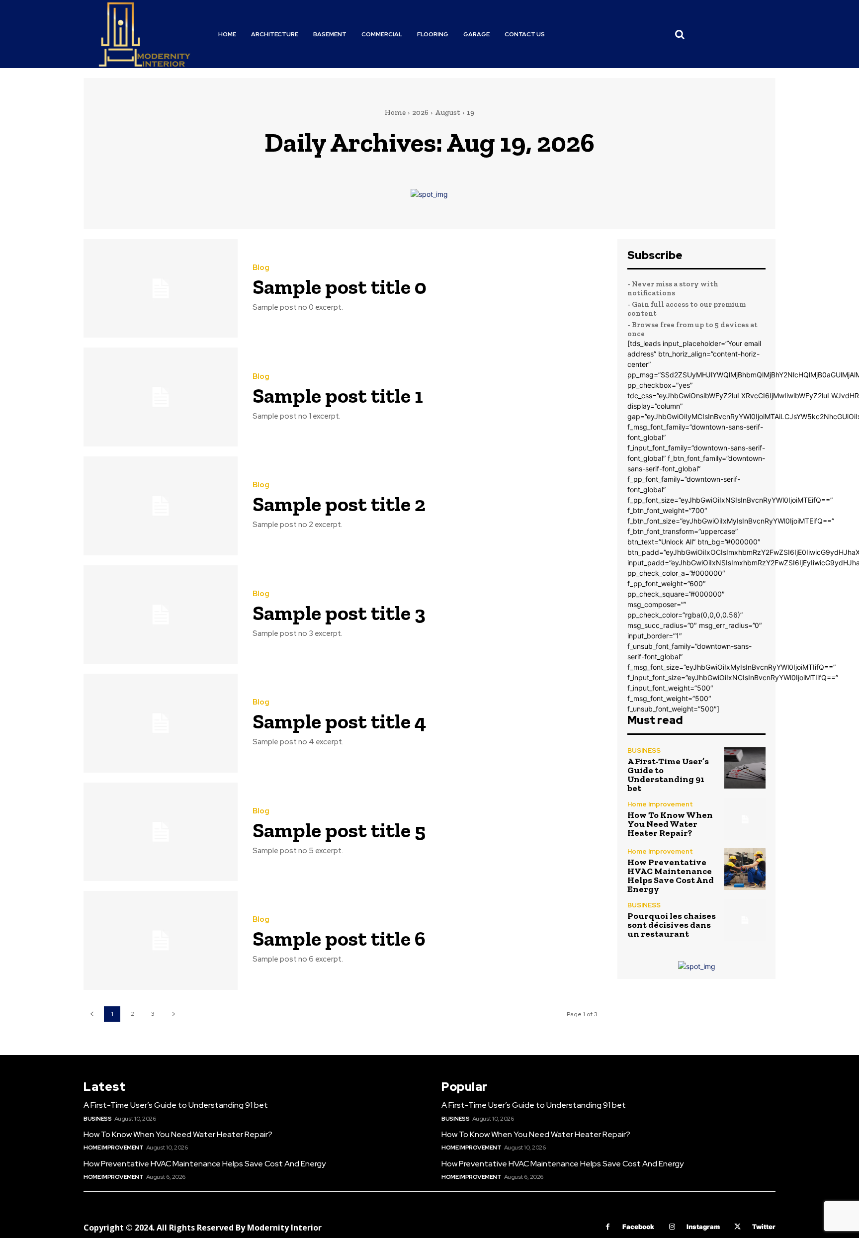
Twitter (763, 1227)
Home (395, 112)
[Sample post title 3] (161, 614)
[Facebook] (607, 1227)
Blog (261, 267)
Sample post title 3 (339, 612)
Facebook (638, 1227)
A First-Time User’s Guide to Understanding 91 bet (668, 775)
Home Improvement (660, 804)
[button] (680, 34)
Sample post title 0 (340, 286)
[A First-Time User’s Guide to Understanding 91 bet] (745, 768)
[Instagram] (672, 1227)
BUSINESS (644, 750)
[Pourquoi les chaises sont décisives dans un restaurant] (745, 920)
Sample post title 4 (340, 721)
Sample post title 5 (339, 830)
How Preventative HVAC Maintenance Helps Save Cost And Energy (670, 875)
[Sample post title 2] (161, 505)
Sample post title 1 (338, 395)
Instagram (703, 1227)
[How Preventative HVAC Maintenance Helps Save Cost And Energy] (745, 868)
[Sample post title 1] (161, 397)
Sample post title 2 (339, 504)
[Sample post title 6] (161, 940)
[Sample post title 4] (161, 723)
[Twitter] (737, 1227)
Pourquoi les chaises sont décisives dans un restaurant (671, 924)
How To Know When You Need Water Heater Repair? (670, 823)
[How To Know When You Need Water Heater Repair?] (745, 819)
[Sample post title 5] (161, 832)
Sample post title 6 (339, 938)
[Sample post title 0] (161, 288)
